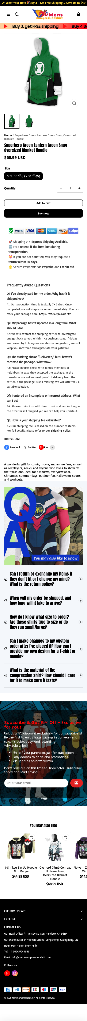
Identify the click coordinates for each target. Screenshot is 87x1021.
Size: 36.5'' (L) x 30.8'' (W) (23, 176)
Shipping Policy (61, 430)
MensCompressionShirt (23, 997)
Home (8, 135)
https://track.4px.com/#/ (55, 314)
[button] (8, 14)
